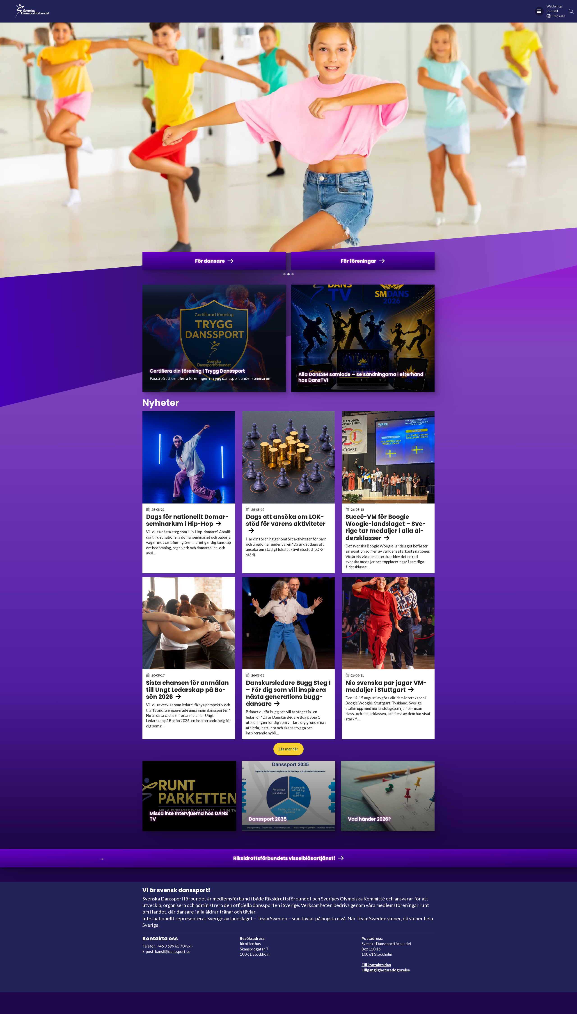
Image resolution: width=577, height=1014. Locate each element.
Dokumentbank (448, 6)
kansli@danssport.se (172, 951)
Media (370, 6)
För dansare (297, 6)
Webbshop (554, 6)
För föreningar (337, 6)
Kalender (487, 6)
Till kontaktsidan (376, 964)
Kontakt (552, 11)
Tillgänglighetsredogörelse (386, 970)
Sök (571, 11)
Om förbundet (404, 6)
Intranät (521, 6)
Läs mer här (288, 749)
